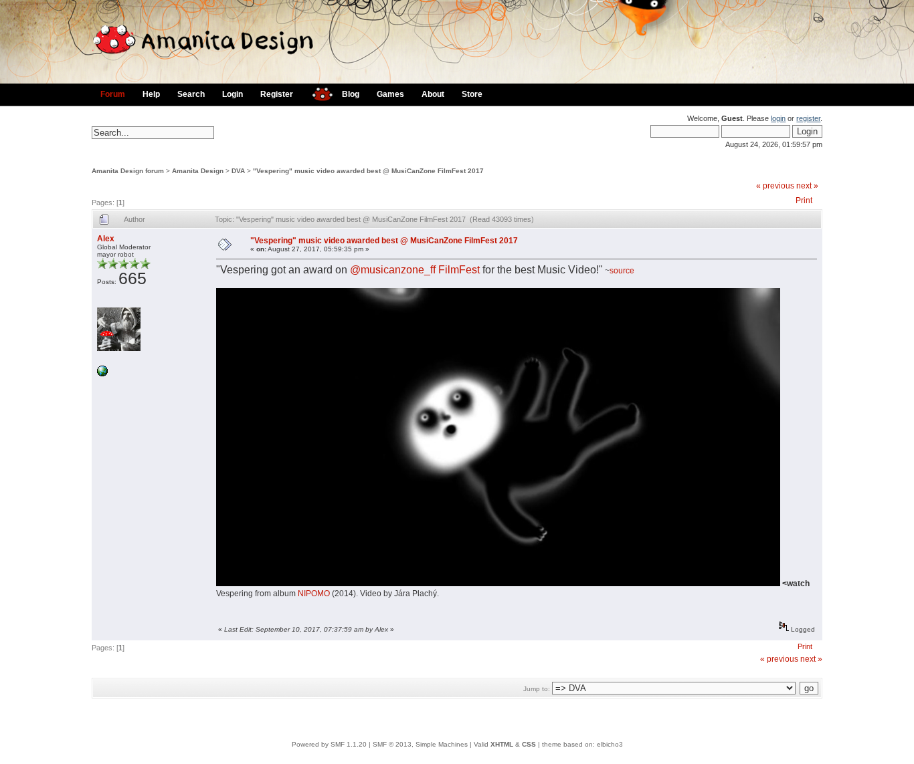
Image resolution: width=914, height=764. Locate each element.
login (778, 118)
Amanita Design (197, 170)
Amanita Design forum (128, 170)
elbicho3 (610, 744)
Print (804, 200)
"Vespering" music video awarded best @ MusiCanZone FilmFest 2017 (368, 170)
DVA (238, 170)
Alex (105, 238)
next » (807, 185)
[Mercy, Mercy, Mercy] (102, 374)
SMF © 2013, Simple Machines (420, 744)
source (622, 270)
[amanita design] (317, 93)
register (808, 118)
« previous (775, 185)
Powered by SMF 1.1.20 (329, 744)
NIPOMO (314, 593)
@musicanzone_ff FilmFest (415, 269)
